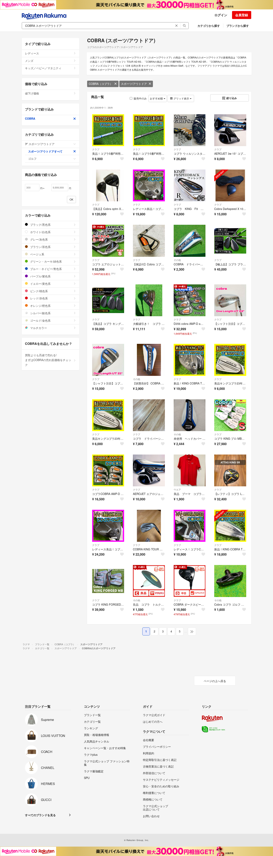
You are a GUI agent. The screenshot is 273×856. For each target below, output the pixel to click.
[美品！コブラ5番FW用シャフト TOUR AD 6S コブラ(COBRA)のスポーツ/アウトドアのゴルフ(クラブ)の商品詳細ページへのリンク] (108, 130)
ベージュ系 (36, 254)
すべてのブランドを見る (40, 815)
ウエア (177, 489)
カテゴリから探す (208, 26)
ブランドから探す (237, 26)
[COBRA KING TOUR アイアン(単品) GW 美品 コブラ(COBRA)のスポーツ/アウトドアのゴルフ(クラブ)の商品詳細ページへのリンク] (149, 526)
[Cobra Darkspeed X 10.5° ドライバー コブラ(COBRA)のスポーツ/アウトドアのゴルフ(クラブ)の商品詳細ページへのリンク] (230, 186)
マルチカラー (38, 328)
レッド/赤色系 (38, 298)
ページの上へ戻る (215, 681)
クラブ (95, 149)
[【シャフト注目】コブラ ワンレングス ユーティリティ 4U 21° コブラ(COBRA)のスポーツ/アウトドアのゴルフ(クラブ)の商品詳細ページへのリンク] (108, 360)
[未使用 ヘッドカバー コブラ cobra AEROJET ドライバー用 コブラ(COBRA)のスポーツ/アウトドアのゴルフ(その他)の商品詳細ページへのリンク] (190, 415)
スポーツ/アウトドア (134, 84)
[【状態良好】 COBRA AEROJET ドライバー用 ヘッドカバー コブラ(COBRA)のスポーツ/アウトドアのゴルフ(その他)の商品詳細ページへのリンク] (149, 360)
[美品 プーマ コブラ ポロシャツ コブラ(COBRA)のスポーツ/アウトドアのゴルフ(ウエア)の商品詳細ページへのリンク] (190, 471)
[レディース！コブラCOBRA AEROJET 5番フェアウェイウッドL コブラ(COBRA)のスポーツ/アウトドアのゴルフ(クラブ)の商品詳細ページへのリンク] (190, 526)
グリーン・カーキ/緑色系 (45, 261)
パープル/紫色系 (40, 276)
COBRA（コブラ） (101, 84)
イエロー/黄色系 (40, 284)
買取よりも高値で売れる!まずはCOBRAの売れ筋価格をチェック (48, 360)
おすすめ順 (157, 98)
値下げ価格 (32, 93)
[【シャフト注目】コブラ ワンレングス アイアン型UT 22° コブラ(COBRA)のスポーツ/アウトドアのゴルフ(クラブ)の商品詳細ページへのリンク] (230, 300)
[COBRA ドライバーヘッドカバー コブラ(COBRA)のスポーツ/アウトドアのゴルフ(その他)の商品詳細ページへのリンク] (190, 241)
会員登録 (241, 15)
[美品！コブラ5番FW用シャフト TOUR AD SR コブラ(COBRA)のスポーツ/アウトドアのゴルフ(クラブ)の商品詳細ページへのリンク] (149, 130)
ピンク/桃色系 (38, 291)
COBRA (30, 118)
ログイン (220, 15)
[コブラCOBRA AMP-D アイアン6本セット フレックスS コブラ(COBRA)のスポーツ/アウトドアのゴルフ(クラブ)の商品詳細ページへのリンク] (108, 471)
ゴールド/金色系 (40, 320)
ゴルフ (32, 159)
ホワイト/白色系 (40, 232)
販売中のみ (140, 98)
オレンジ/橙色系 (40, 306)
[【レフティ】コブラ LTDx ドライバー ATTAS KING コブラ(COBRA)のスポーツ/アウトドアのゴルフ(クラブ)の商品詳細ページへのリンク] (230, 471)
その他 (177, 260)
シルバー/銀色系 (40, 313)
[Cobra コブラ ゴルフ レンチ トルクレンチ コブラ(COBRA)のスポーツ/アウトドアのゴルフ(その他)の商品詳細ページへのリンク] (230, 581)
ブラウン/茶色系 (40, 247)
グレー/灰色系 (38, 239)
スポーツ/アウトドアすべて (45, 151)
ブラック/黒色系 (40, 225)
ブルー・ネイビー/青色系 (45, 269)
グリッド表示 (181, 98)
